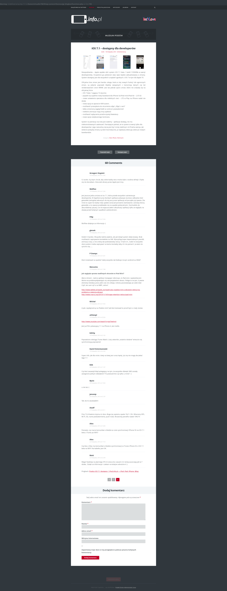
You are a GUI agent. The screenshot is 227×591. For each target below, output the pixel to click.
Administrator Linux (130, 587)
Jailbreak (125, 7)
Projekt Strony (120, 587)
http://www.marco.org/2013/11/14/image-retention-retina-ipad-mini (107, 294)
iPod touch (120, 138)
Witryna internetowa (90, 538)
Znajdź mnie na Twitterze (78, 7)
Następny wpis (122, 152)
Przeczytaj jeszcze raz (103, 7)
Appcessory (116, 7)
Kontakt (133, 7)
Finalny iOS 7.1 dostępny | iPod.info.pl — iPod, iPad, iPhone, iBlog (114, 471)
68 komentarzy (121, 52)
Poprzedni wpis (105, 152)
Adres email (87, 531)
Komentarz (87, 502)
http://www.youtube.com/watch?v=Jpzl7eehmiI (99, 321)
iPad (110, 138)
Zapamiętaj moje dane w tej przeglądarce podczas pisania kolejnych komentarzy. (109, 551)
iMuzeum (91, 7)
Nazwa (85, 524)
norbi (102, 52)
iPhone (114, 138)
